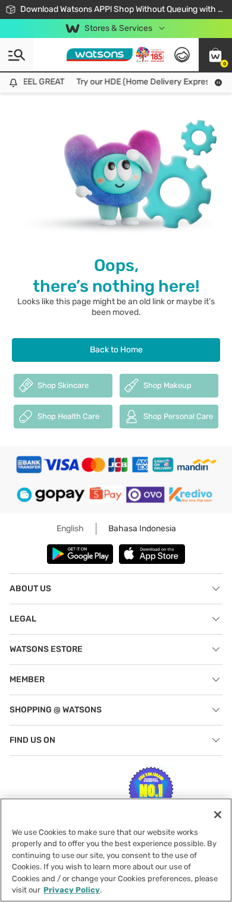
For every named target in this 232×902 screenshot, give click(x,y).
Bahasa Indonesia (142, 528)
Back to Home (116, 350)
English (70, 528)
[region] (116, 850)
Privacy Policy (71, 889)
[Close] (218, 815)
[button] (215, 54)
